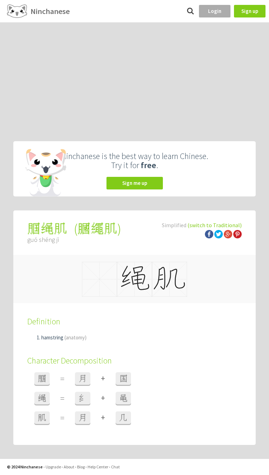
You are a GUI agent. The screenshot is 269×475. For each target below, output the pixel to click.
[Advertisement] (134, 75)
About (69, 466)
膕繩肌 (97, 229)
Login (214, 11)
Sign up (249, 11)
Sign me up (134, 183)
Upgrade (53, 466)
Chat (115, 466)
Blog (81, 466)
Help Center (98, 466)
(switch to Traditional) (214, 225)
